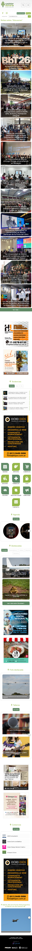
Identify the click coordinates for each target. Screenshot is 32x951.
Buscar (23, 5)
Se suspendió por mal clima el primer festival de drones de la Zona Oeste (17, 398)
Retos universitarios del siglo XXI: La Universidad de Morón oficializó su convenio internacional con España (16, 184)
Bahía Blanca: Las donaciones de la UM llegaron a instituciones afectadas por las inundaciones (16, 278)
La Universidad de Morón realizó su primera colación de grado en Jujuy (16, 208)
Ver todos (16, 519)
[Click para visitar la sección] (5, 467)
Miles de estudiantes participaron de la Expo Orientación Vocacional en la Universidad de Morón (16, 136)
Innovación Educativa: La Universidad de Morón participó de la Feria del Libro (16, 232)
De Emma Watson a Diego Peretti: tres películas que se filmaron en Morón (16, 574)
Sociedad (4, 550)
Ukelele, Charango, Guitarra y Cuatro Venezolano (16, 753)
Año (22, 386)
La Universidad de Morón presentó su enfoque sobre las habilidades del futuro (16, 256)
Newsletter (4, 16)
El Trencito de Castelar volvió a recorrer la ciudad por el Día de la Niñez (18, 408)
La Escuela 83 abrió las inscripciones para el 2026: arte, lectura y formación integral (16, 112)
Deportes (27, 550)
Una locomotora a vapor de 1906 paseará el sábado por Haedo (16, 403)
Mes (17, 386)
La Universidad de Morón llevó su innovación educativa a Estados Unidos (16, 66)
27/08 (11, 530)
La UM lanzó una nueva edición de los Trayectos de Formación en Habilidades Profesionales (16, 303)
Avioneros (16, 553)
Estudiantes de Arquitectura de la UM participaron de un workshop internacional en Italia (16, 41)
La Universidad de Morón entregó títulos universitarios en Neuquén (15, 161)
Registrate (21, 13)
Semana (12, 386)
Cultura (21, 550)
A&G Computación (12, 836)
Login (28, 13)
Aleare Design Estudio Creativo (16, 847)
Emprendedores (13, 550)
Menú (28, 5)
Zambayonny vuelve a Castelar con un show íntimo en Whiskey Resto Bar (17, 393)
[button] (29, 531)
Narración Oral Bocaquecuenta (16, 730)
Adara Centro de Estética (14, 841)
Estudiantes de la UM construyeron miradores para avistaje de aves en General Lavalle (16, 89)
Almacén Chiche (11, 852)
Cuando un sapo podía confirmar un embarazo (16, 595)
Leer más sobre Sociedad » (16, 603)
